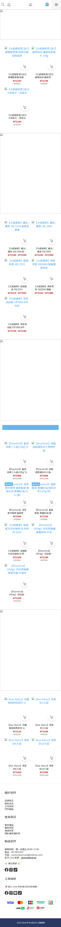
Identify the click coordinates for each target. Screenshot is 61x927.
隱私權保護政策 (12, 833)
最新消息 (9, 803)
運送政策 (9, 830)
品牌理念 (9, 800)
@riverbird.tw (28, 857)
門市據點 (9, 809)
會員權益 (9, 824)
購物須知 (9, 827)
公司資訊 (9, 806)
